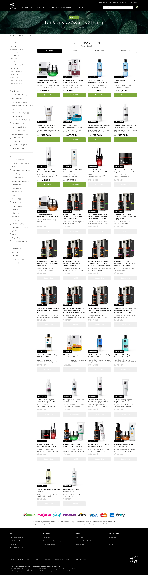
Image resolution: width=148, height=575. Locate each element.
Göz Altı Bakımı (18, 130)
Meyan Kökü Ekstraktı (20, 181)
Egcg (14, 234)
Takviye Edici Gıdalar (17, 548)
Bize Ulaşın (134, 2)
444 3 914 (118, 2)
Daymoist (16, 199)
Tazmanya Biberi (18, 259)
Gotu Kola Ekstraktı (19, 241)
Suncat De (16, 256)
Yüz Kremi (14, 52)
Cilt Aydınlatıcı (18, 109)
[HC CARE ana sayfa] (15, 5)
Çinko (15, 231)
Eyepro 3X (16, 238)
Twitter (111, 544)
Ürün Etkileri (14, 91)
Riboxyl (15, 213)
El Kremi (13, 59)
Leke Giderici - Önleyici (21, 120)
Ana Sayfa (13, 36)
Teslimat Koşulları (80, 559)
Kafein (15, 245)
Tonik (12, 62)
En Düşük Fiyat (99, 51)
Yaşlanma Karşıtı (19, 99)
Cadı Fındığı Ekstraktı (20, 227)
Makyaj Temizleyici (17, 65)
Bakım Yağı (14, 77)
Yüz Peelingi (15, 68)
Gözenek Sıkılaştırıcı (20, 102)
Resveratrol (16, 249)
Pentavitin (16, 188)
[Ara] (105, 7)
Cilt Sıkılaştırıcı (18, 123)
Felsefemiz (46, 538)
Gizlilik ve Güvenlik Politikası (20, 559)
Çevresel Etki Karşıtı (20, 134)
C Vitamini (16, 167)
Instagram (112, 538)
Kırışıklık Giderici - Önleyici (22, 106)
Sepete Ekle (48, 95)
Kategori (13, 42)
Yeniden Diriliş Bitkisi (20, 163)
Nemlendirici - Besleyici (21, 95)
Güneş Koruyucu (16, 49)
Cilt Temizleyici (16, 74)
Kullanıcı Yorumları (49, 544)
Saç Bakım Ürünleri (16, 538)
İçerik (12, 156)
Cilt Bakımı (65, 7)
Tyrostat (15, 263)
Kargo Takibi (102, 2)
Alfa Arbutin (17, 192)
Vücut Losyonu (16, 71)
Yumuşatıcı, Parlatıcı (20, 148)
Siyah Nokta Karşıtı (19, 145)
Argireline (16, 174)
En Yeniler (74, 51)
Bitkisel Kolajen (18, 224)
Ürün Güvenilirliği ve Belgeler (53, 541)
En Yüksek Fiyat (124, 51)
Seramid (15, 252)
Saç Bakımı (53, 7)
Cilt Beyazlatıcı (16, 80)
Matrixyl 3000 (17, 178)
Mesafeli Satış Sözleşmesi (42, 559)
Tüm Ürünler (80, 544)
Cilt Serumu (15, 46)
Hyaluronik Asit (18, 160)
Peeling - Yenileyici (19, 141)
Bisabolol (16, 195)
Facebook (112, 541)
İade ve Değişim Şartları (62, 559)
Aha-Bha (16, 216)
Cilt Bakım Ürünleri (16, 541)
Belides (15, 220)
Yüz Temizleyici (18, 116)
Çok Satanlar (49, 51)
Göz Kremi (14, 56)
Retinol (15, 209)
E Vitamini (16, 202)
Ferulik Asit (17, 206)
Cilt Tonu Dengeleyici (20, 113)
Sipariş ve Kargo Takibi (84, 541)
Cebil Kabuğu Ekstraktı (21, 170)
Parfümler (78, 7)
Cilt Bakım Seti (16, 84)
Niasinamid (17, 185)
